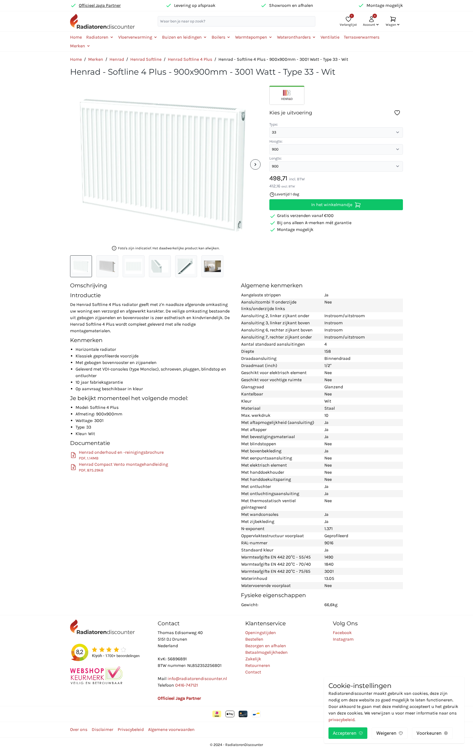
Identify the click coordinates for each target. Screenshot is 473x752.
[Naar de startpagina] (102, 21)
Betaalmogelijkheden (266, 652)
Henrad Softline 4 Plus (190, 59)
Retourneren (257, 665)
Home (76, 37)
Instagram (343, 639)
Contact (253, 672)
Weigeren (386, 733)
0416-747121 (186, 685)
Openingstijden (260, 632)
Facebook (342, 632)
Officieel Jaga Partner (100, 5)
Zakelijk (253, 658)
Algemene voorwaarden (171, 729)
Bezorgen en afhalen (265, 645)
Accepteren (344, 733)
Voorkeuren (429, 733)
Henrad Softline (145, 59)
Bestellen (254, 639)
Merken (95, 59)
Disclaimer (102, 729)
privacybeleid (341, 719)
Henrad (116, 59)
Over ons (78, 729)
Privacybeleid (131, 729)
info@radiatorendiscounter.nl (197, 678)
